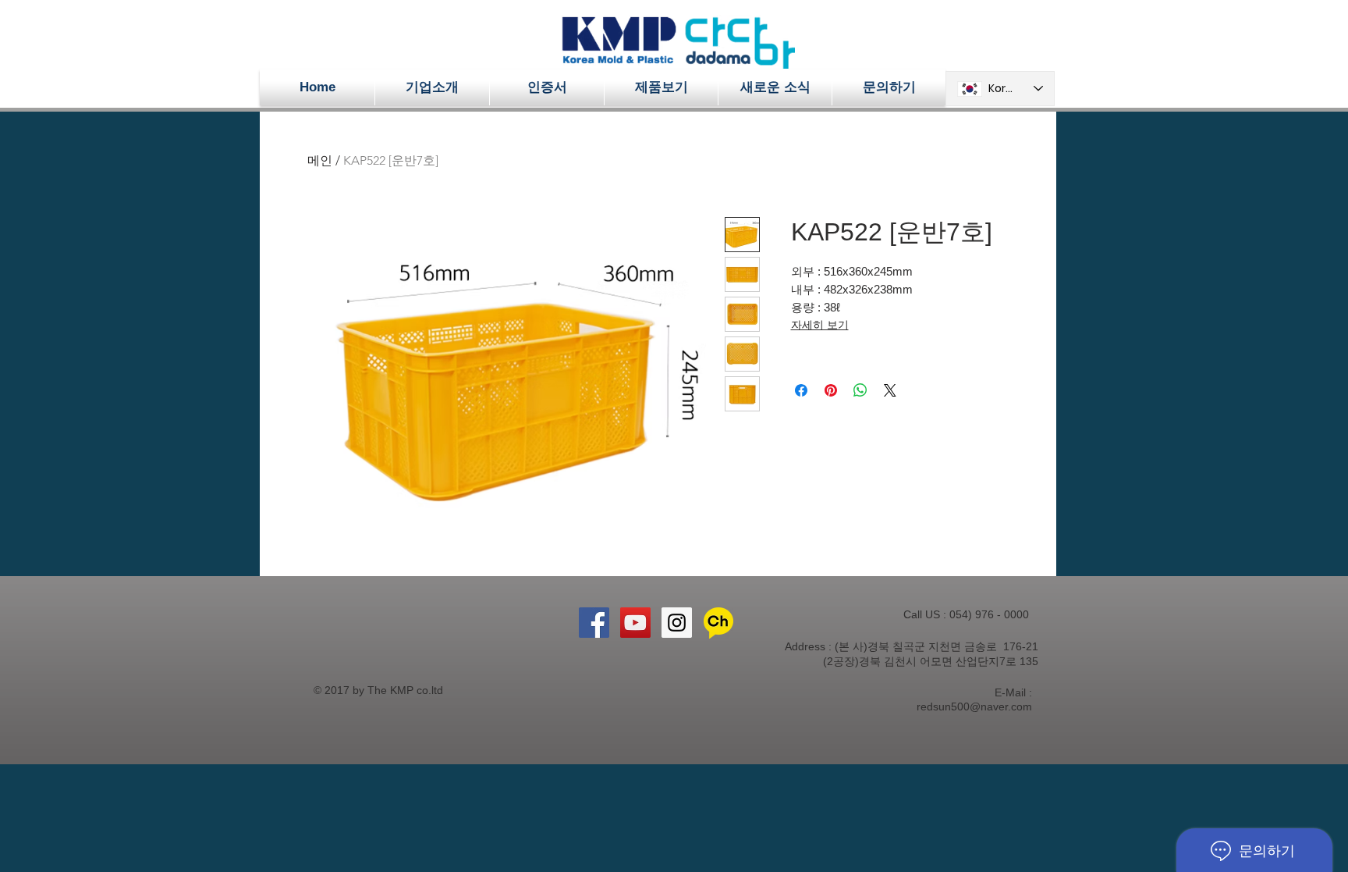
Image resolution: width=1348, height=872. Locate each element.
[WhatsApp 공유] (860, 390)
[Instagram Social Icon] (677, 622)
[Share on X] (890, 390)
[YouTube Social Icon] (635, 622)
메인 (319, 160)
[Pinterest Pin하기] (830, 390)
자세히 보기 (820, 325)
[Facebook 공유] (801, 390)
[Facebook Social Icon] (594, 622)
